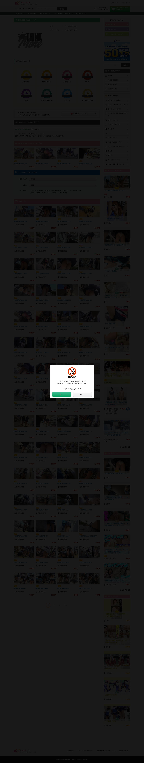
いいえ (82, 394)
